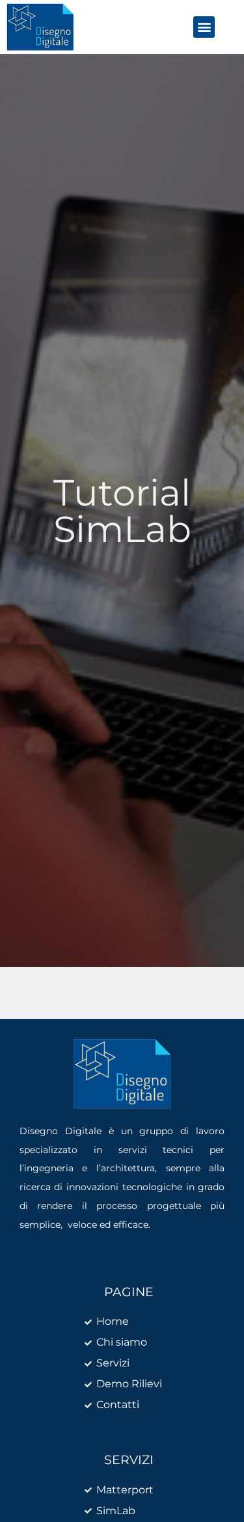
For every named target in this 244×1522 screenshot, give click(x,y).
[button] (204, 27)
